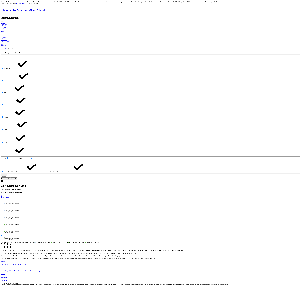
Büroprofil (7, 271)
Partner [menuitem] (2, 38)
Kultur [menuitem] (2, 28)
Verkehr (26, 264)
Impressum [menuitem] (3, 45)
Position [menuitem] (3, 35)
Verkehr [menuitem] (3, 31)
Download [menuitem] (3, 42)
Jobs (37, 271)
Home (6, 49)
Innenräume (31, 264)
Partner (12, 271)
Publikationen (17, 271)
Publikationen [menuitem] (4, 40)
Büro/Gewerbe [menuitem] (4, 27)
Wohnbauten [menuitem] (4, 25)
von (4, 158)
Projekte (3, 23)
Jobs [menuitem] (2, 44)
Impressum (41, 271)
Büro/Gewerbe (11, 264)
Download (33, 271)
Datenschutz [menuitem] (4, 47)
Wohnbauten (4, 264)
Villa (3, 195)
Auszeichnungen (25, 271)
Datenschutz (47, 271)
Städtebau (21, 264)
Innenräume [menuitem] (4, 33)
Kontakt (3, 49)
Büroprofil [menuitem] (3, 37)
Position (3, 271)
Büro (2, 34)
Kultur (16, 264)
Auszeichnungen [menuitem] (5, 41)
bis (20, 158)
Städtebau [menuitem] (3, 30)
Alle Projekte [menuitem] (4, 24)
